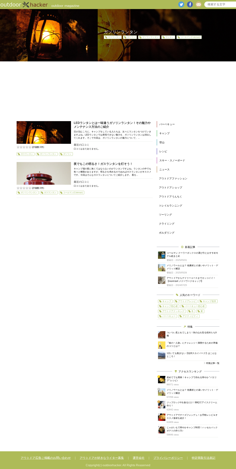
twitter (181, 4)
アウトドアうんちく (170, 196)
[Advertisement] (118, 91)
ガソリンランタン (150, 37)
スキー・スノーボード (172, 160)
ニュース (164, 169)
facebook (190, 4)
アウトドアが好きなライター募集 (102, 457)
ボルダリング (166, 232)
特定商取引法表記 (203, 457)
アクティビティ (190, 316)
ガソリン (131, 37)
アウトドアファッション (173, 178)
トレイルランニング (170, 205)
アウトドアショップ (170, 187)
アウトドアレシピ (187, 301)
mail (199, 4)
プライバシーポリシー (168, 457)
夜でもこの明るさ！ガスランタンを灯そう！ (103, 163)
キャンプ (164, 133)
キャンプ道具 (209, 301)
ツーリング (165, 214)
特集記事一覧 (212, 363)
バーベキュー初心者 (195, 306)
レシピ (163, 151)
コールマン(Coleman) (190, 37)
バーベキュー (167, 124)
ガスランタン (114, 37)
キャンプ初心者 (170, 306)
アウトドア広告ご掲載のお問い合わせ (46, 457)
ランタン (170, 37)
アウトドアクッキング (173, 311)
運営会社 (139, 457)
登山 (161, 142)
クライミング (166, 223)
